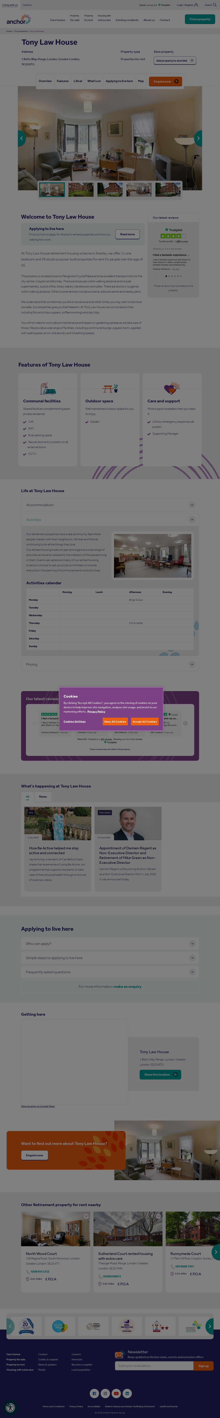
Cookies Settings (75, 721)
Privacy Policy (96, 711)
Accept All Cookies (145, 721)
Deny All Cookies (115, 721)
